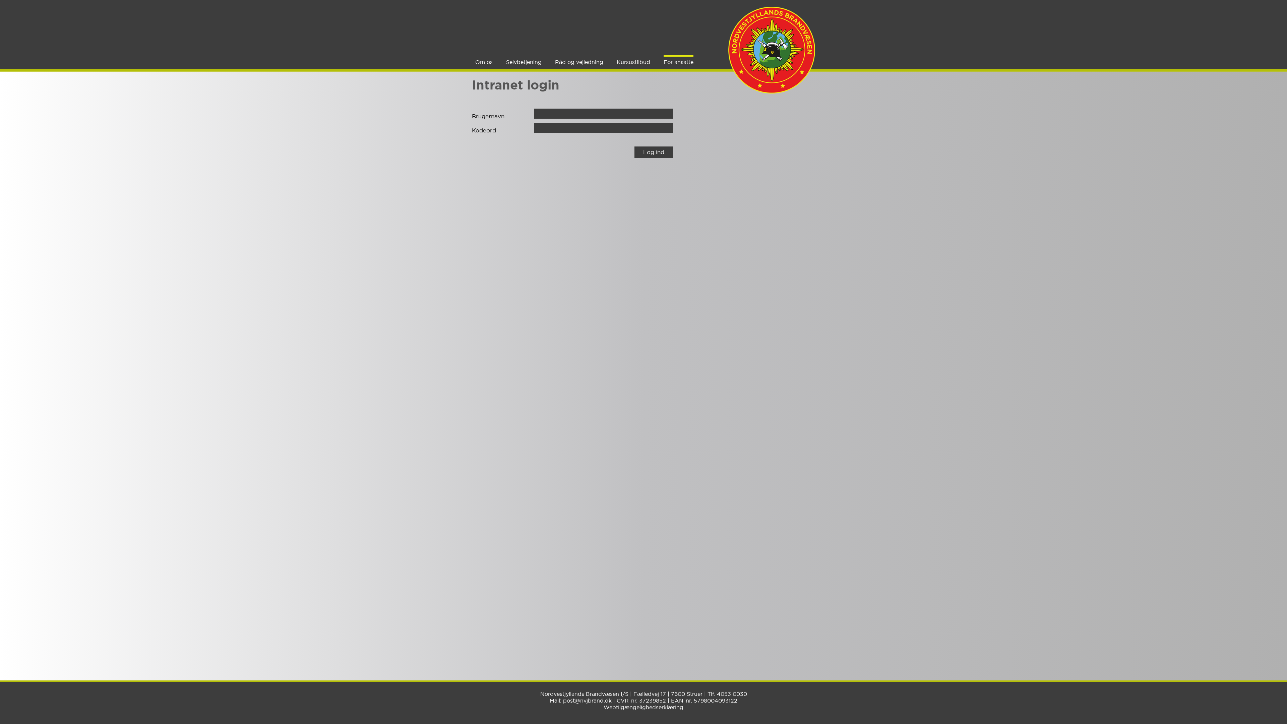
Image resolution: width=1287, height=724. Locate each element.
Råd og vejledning (579, 62)
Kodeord (484, 130)
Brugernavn (488, 116)
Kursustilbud (633, 62)
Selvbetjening (524, 62)
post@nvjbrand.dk (587, 700)
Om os (484, 62)
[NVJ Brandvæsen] (771, 50)
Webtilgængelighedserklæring (643, 707)
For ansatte (678, 62)
